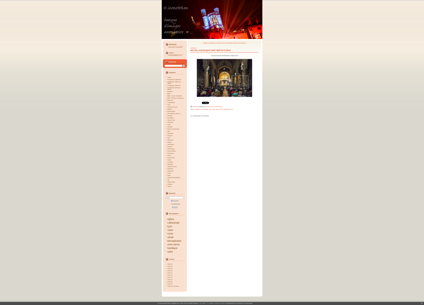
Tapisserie (170, 171)
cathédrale (173, 222)
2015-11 (169, 277)
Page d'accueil (221, 43)
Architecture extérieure (174, 79)
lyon (169, 226)
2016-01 (169, 273)
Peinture (169, 146)
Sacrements (171, 158)
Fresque (169, 116)
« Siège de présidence (209, 43)
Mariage (169, 127)
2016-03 (169, 268)
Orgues (169, 142)
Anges (169, 77)
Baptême (170, 91)
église (170, 219)
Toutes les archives (173, 286)
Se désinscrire (175, 204)
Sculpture (170, 162)
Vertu (168, 175)
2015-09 (169, 282)
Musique (170, 135)
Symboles (170, 169)
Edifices (169, 109)
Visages (169, 184)
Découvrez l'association (175, 47)
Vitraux (169, 186)
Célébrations (171, 102)
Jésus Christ (171, 120)
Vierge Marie (171, 182)
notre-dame (173, 244)
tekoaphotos (174, 240)
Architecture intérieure (174, 85)
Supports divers (172, 166)
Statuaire (170, 164)
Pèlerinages (171, 149)
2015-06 (169, 284)
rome (170, 233)
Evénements (171, 111)
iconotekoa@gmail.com (175, 55)
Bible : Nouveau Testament (175, 98)
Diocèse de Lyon (172, 107)
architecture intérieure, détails (174, 88)
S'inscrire (176, 201)
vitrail (170, 237)
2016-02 (169, 271)
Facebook (195, 106)
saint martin (212, 109)
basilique (172, 248)
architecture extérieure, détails (174, 82)
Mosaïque (170, 133)
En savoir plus (248, 303)
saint (170, 251)
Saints (169, 160)
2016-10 (169, 264)
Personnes (170, 153)
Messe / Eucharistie (173, 129)
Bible (168, 93)
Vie (168, 180)
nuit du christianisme (224, 109)
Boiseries (170, 100)
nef (202, 109)
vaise (170, 230)
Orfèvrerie (170, 140)
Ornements (170, 144)
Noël (168, 138)
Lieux (169, 124)
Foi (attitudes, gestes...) (174, 113)
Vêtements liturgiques (173, 177)
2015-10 (169, 279)
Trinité (169, 173)
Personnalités (171, 151)
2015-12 (169, 275)
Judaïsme (170, 122)
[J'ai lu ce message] (422, 303)
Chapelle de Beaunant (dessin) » (237, 43)
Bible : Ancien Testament (174, 96)
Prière (169, 155)
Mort (168, 131)
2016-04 (169, 266)
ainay (217, 109)
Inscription (170, 118)
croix (168, 105)
